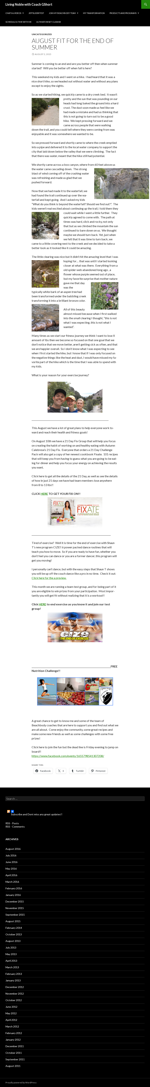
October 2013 (13, 934)
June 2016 (11, 862)
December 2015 (14, 901)
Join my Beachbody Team (62, 13)
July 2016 (10, 855)
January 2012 (13, 1039)
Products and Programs (123, 13)
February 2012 (13, 1033)
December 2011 (14, 1046)
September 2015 (15, 914)
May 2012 (11, 1013)
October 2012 (13, 1000)
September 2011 (15, 1059)
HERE (44, 493)
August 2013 (12, 940)
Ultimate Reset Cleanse (48, 22)
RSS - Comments (15, 826)
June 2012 (11, 1006)
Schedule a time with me (18, 22)
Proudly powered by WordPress (21, 1082)
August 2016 (12, 848)
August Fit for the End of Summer (73, 44)
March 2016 (12, 881)
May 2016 (11, 868)
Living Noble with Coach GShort (28, 4)
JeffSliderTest (36, 13)
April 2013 (11, 960)
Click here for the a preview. (49, 578)
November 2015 (14, 908)
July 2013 (10, 947)
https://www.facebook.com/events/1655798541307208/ (68, 756)
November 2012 (14, 993)
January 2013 (13, 980)
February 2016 (13, 888)
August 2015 (12, 921)
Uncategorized (42, 34)
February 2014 (13, 927)
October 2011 (13, 1052)
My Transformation (94, 13)
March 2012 (12, 1026)
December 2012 (14, 987)
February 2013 (13, 973)
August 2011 (12, 1065)
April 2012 (11, 1019)
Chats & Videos (13, 13)
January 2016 (13, 894)
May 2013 (11, 954)
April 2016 (11, 875)
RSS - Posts (12, 823)
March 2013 (12, 967)
